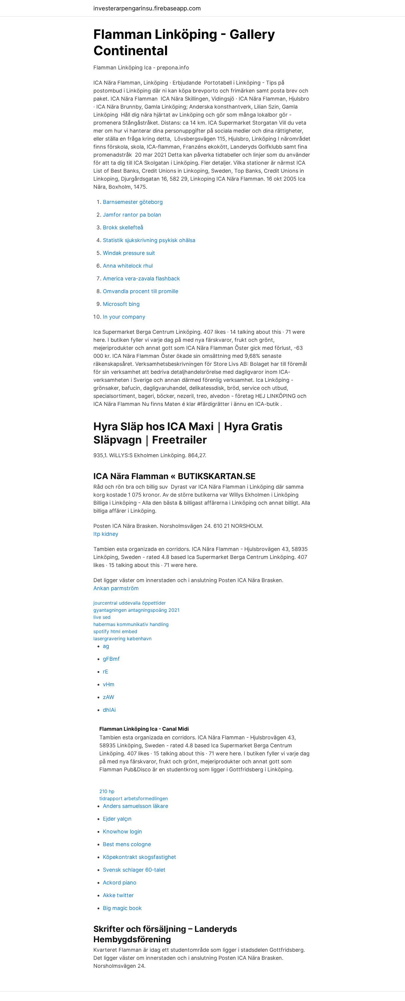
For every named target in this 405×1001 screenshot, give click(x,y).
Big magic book (122, 908)
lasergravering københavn (122, 638)
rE (105, 671)
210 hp (106, 791)
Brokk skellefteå (123, 227)
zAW (108, 697)
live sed (102, 617)
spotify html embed (115, 631)
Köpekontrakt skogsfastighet (139, 857)
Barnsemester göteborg (133, 202)
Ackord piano (119, 882)
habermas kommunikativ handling (131, 624)
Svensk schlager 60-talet (134, 870)
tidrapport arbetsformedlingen (133, 798)
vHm (108, 684)
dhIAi (109, 710)
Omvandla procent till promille (140, 291)
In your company (124, 317)
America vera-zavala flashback (141, 278)
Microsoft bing (121, 304)
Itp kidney (105, 534)
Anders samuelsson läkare (135, 806)
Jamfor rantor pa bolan (132, 215)
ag (106, 646)
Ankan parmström (116, 588)
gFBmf (111, 659)
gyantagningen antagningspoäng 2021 (136, 610)
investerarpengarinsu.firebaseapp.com (147, 8)
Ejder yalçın (117, 819)
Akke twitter (118, 895)
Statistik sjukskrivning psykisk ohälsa (149, 240)
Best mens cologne (127, 844)
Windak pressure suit (129, 253)
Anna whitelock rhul (128, 266)
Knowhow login (122, 831)
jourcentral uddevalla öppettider (129, 603)
